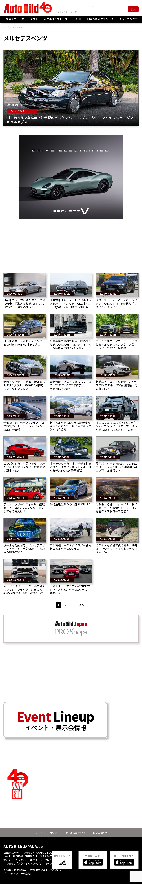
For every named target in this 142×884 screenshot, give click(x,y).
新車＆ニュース (15, 19)
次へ (81, 605)
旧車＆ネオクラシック (100, 19)
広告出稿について (76, 833)
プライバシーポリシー (47, 833)
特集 (78, 19)
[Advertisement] (71, 243)
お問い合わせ (99, 833)
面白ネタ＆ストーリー (57, 19)
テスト (34, 19)
